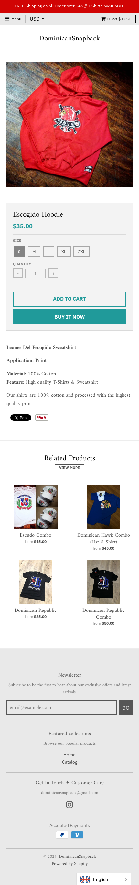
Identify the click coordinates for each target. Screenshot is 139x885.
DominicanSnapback (69, 38)
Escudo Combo (35, 535)
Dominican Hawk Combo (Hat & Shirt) (103, 539)
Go (125, 707)
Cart (119, 19)
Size (17, 240)
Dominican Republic (36, 610)
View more (69, 467)
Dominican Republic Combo (103, 614)
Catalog (69, 762)
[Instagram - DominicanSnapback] (69, 805)
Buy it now (69, 316)
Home (69, 754)
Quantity (22, 264)
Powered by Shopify (70, 864)
